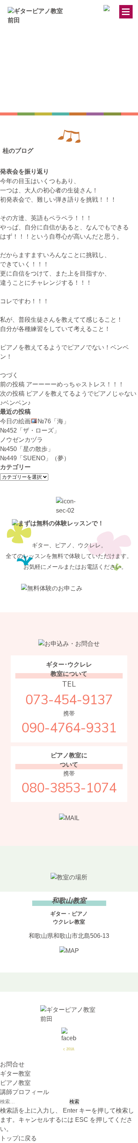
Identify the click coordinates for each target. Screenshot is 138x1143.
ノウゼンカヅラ (21, 439)
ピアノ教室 (15, 1083)
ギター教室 (15, 1073)
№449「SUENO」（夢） (35, 458)
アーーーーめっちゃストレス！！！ (62, 384)
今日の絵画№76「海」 (34, 421)
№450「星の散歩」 (27, 449)
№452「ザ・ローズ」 (30, 430)
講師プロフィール (24, 1092)
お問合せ (12, 1064)
